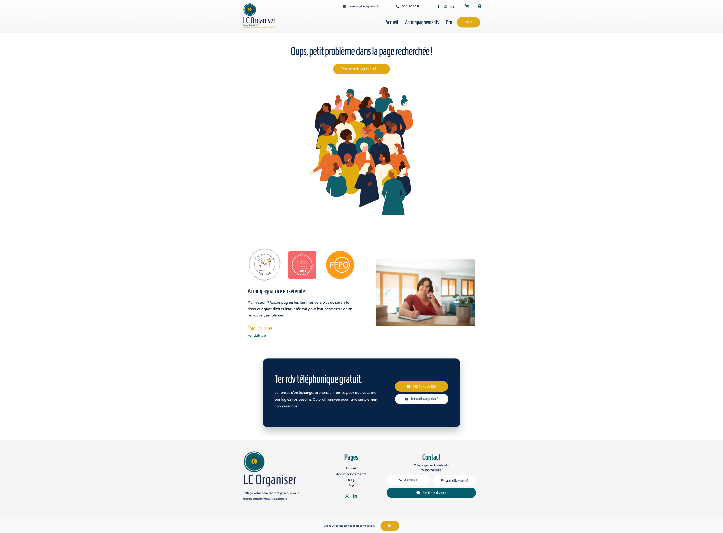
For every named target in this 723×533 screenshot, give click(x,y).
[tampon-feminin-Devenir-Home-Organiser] (264, 249)
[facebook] (438, 6)
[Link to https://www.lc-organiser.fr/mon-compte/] (479, 6)
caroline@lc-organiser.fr (364, 6)
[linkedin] (452, 6)
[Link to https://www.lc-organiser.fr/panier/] (467, 6)
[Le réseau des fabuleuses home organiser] (302, 252)
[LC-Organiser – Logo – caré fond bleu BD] (263, 5)
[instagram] (445, 6)
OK (390, 526)
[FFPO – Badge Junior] (340, 252)
